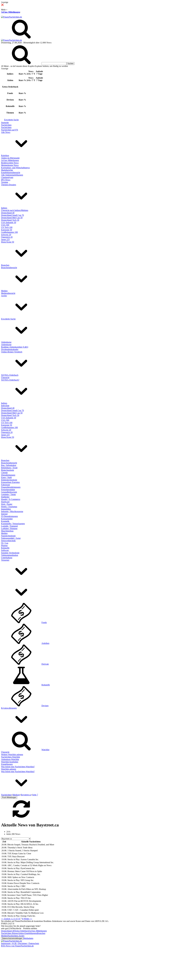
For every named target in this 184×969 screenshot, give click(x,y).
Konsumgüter (7, 519)
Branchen (5, 265)
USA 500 (5, 225)
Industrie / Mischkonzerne (12, 511)
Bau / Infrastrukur (8, 465)
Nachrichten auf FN (9, 130)
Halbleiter (5, 497)
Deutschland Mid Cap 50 (11, 217)
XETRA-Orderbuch (9, 375)
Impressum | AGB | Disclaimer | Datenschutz (20, 943)
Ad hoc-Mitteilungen (10, 12)
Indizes (4, 208)
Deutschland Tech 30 (10, 220)
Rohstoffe (5, 548)
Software (5, 550)
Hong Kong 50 (7, 242)
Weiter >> (28, 919)
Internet (4, 514)
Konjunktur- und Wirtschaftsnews (15, 167)
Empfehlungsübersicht (10, 172)
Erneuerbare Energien (10, 482)
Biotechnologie (7, 470)
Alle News (5, 132)
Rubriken (5, 155)
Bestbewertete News (10, 163)
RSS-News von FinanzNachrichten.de (17, 946)
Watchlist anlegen (8, 769)
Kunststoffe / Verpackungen (13, 523)
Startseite (5, 122)
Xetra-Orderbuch (21, 931)
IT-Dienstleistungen (9, 516)
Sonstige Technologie (10, 553)
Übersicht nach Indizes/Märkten (14, 210)
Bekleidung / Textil (9, 468)
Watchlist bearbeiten (9, 762)
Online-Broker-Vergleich (11, 352)
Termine (4, 182)
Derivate (45, 664)
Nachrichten (6, 125)
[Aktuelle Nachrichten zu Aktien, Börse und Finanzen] (11, 17)
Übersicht (5, 377)
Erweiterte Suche (11, 120)
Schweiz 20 (6, 234)
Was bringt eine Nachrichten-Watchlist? (18, 767)
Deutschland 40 (7, 213)
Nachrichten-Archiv (16, 936)
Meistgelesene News (10, 165)
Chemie (4, 472)
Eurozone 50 (6, 230)
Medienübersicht (8, 293)
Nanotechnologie (8, 536)
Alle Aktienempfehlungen (12, 175)
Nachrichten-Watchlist (10, 757)
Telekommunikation (9, 555)
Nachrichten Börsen (9, 933)
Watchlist (45, 749)
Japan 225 (5, 239)
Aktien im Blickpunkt (10, 158)
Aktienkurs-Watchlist (10, 759)
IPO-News (5, 180)
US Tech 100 (6, 227)
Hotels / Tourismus (9, 506)
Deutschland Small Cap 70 (12, 215)
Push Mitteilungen (9, 797)
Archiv (4, 296)
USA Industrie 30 (8, 222)
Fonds (44, 622)
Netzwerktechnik (8, 540)
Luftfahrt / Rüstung (9, 528)
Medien (4, 291)
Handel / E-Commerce (10, 499)
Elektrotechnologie (9, 480)
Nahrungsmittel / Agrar (11, 538)
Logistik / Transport (9, 526)
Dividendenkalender (9, 349)
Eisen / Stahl (6, 477)
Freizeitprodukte (8, 489)
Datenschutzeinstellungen (12, 938)
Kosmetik (5, 521)
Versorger (5, 560)
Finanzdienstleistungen (10, 487)
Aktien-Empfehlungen (27, 933)
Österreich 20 (7, 237)
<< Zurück (6, 919)
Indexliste (5, 405)
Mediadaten (28, 938)
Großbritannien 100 (9, 232)
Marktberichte (7, 170)
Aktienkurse (6, 342)
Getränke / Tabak (8, 494)
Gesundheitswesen (9, 492)
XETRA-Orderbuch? (10, 380)
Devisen (44, 705)
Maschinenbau (7, 531)
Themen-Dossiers (8, 185)
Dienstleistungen (8, 475)
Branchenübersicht (9, 267)
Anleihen (45, 643)
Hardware (5, 502)
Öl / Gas (4, 543)
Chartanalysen (7, 177)
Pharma (4, 545)
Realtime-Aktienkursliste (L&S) (14, 347)
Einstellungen (7, 764)
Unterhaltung (6, 557)
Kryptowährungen (9, 708)
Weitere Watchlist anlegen (12, 754)
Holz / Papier (6, 504)
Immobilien (6, 509)
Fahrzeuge (5, 485)
